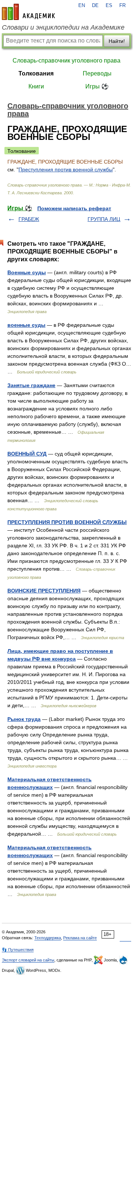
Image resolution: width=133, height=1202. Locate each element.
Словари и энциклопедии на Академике (63, 27)
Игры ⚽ (97, 86)
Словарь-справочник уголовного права (66, 60)
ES (109, 5)
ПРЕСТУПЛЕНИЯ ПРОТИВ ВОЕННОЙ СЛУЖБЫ (67, 522)
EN (81, 5)
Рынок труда (24, 719)
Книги (36, 86)
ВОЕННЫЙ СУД (27, 454)
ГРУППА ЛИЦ (104, 219)
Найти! (117, 41)
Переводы (97, 73)
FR (122, 5)
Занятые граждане (31, 385)
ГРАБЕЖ (28, 219)
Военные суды (26, 272)
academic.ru (28, 12)
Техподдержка (47, 938)
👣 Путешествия (18, 949)
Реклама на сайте (80, 938)
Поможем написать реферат (74, 208)
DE (95, 5)
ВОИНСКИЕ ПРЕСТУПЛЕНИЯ (44, 591)
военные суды (26, 325)
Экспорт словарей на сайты (28, 960)
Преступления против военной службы (65, 169)
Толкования (36, 73)
